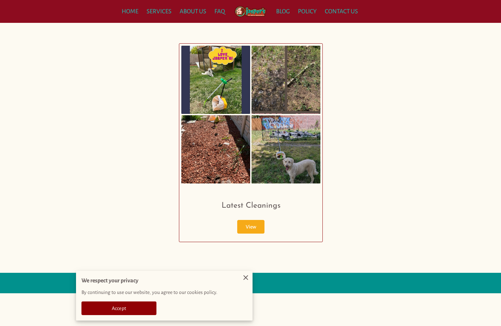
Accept (119, 308)
